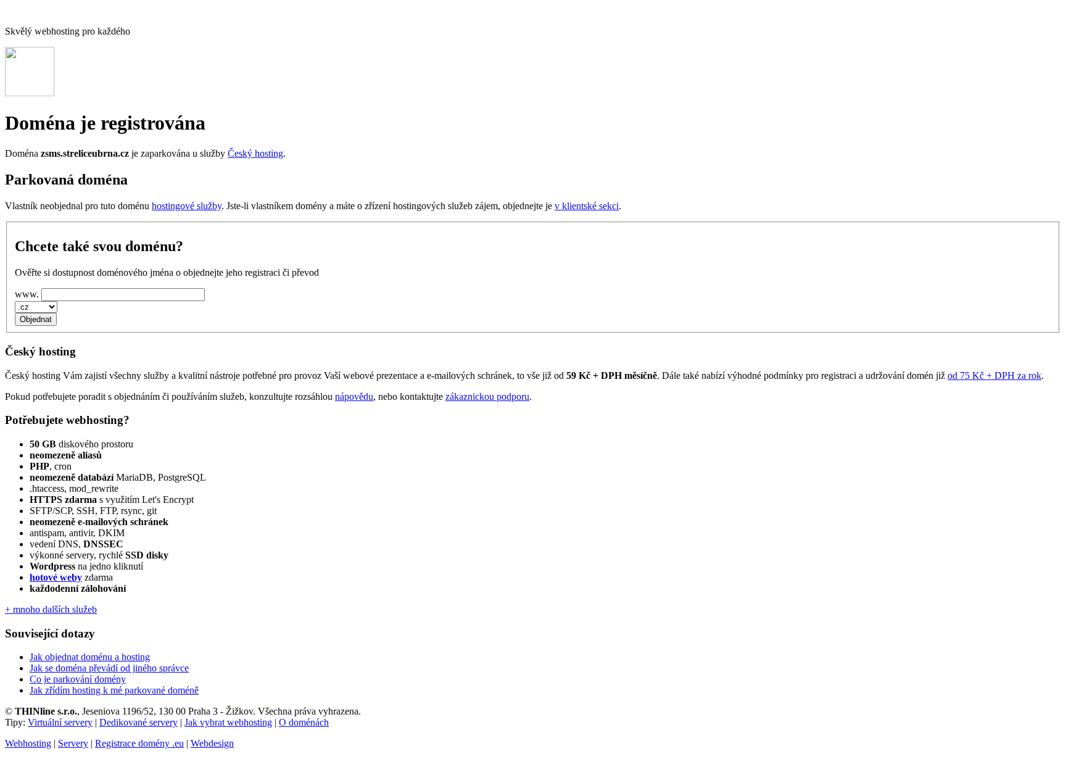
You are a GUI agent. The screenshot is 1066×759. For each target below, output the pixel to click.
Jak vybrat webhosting (228, 722)
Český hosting (255, 153)
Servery (73, 743)
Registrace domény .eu (139, 743)
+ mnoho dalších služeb (51, 609)
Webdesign (212, 743)
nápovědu (354, 396)
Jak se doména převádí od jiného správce (109, 668)
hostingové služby (186, 206)
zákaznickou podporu (487, 396)
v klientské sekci (587, 206)
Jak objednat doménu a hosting (90, 657)
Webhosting (28, 743)
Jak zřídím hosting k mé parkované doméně (114, 690)
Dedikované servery (138, 722)
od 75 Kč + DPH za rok (994, 375)
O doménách (304, 722)
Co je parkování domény (78, 679)
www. (27, 294)
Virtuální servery (60, 722)
